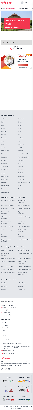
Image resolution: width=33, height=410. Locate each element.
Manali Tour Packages (7, 208)
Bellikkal (20, 173)
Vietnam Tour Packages (8, 261)
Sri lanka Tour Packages (8, 269)
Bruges (20, 163)
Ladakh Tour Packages (24, 240)
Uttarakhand (5, 150)
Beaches (3, 283)
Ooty (3, 141)
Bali (2, 122)
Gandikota (4, 170)
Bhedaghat (4, 179)
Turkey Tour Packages (24, 269)
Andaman (4, 119)
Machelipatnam (5, 176)
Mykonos (4, 182)
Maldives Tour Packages (8, 258)
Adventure (4, 286)
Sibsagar (20, 166)
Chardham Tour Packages (5, 217)
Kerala (20, 134)
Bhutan (20, 122)
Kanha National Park (23, 157)
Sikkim (3, 144)
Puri (19, 141)
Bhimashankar (5, 154)
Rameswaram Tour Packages (6, 222)
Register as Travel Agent (9, 307)
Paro (2, 189)
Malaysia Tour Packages (8, 272)
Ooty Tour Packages (7, 230)
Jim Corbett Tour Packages (23, 230)
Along (3, 173)
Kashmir (3, 134)
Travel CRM (5, 310)
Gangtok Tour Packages (22, 222)
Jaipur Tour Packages (24, 226)
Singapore (21, 144)
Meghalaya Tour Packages (6, 240)
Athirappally (4, 166)
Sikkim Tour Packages (24, 208)
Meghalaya (21, 138)
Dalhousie (21, 170)
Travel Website (6, 312)
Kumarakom (5, 192)
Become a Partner (7, 305)
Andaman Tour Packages (22, 201)
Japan (19, 131)
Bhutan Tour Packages (24, 258)
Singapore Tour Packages (5, 254)
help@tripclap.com (9, 350)
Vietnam (20, 150)
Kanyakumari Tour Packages (23, 235)
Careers (4, 335)
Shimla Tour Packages (24, 205)
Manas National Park (23, 154)
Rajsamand (21, 176)
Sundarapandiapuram (24, 182)
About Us (5, 325)
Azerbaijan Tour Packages (22, 273)
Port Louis (21, 160)
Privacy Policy (6, 328)
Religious (20, 286)
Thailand (20, 147)
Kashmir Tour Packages (8, 200)
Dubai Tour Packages (7, 250)
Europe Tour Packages (24, 266)
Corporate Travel (7, 315)
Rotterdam (4, 157)
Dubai (3, 125)
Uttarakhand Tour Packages (6, 212)
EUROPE (3, 128)
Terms (4, 330)
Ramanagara (5, 185)
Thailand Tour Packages (25, 253)
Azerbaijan (15, 27)
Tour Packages (23, 8)
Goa (19, 128)
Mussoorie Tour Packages (5, 235)
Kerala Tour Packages (7, 205)
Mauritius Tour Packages (22, 262)
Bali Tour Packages (23, 250)
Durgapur (4, 163)
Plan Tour (5, 323)
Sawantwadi (21, 189)
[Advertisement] (16, 88)
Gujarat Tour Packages (24, 217)
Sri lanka (3, 147)
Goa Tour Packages (7, 226)
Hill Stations (21, 283)
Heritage (3, 289)
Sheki (3, 8)
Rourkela (20, 185)
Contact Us (5, 333)
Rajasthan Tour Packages (22, 212)
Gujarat (3, 131)
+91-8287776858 (8, 353)
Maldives (3, 138)
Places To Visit (11, 8)
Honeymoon (21, 289)
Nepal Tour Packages (7, 266)
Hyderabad (21, 179)
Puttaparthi (4, 160)
